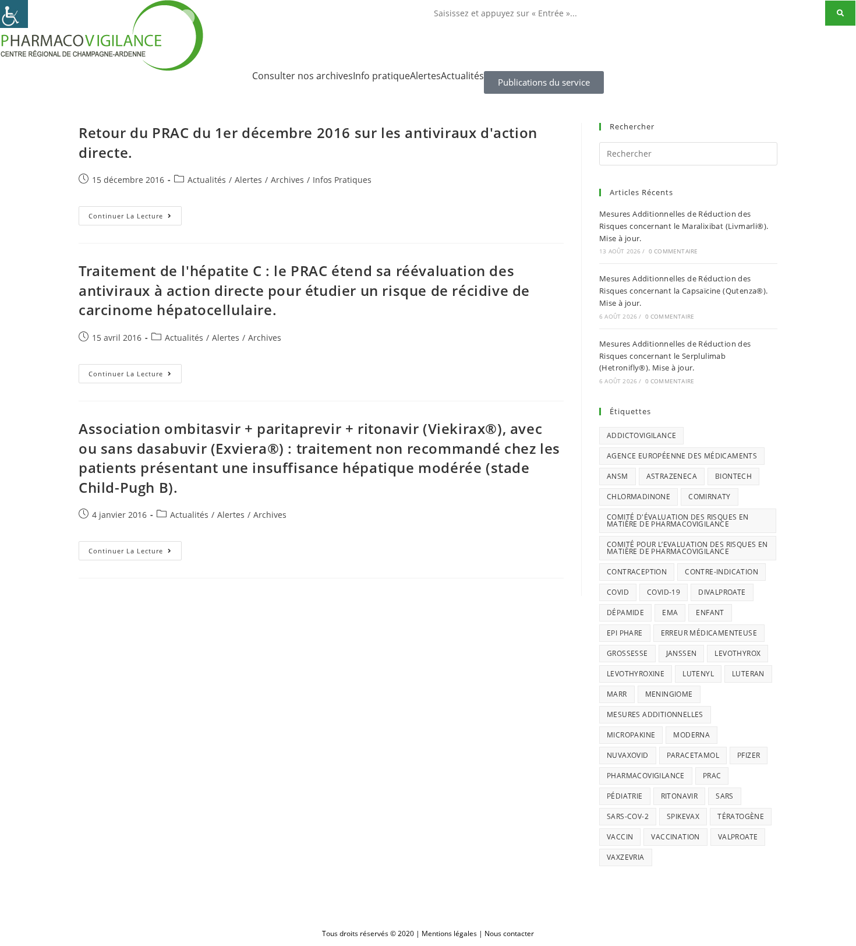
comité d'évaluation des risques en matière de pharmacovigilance (678, 520)
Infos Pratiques (342, 179)
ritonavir (679, 796)
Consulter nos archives (302, 75)
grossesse (627, 653)
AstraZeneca (671, 476)
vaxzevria (626, 857)
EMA (670, 612)
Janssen (681, 653)
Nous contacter (509, 933)
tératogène (740, 816)
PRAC (712, 776)
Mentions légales (449, 933)
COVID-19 (663, 592)
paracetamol (693, 755)
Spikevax (683, 816)
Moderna (691, 735)
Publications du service (544, 82)
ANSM (617, 476)
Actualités (462, 75)
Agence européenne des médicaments (682, 456)
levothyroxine (635, 674)
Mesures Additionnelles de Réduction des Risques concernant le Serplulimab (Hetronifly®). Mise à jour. (675, 355)
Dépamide (625, 612)
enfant (710, 612)
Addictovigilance (641, 435)
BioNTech (733, 476)
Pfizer (748, 755)
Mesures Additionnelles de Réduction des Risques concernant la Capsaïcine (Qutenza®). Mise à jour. (683, 290)
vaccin (620, 837)
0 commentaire (673, 251)
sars (725, 796)
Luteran (748, 674)
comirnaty (709, 497)
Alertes (425, 75)
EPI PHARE (625, 633)
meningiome (669, 694)
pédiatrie (625, 796)
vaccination (675, 837)
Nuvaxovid (628, 755)
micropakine (631, 735)
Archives (287, 179)
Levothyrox (737, 653)
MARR (617, 694)
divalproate (721, 592)
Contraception (637, 572)
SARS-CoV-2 (628, 816)
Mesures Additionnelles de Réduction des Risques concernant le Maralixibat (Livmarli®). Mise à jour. (683, 226)
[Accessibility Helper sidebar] (14, 14)
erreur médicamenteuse (709, 633)
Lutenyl (698, 674)
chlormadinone (638, 497)
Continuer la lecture (135, 213)
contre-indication (721, 572)
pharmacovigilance (646, 776)
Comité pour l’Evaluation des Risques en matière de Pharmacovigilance (687, 547)
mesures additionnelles (655, 714)
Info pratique (381, 75)
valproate (738, 837)
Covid (618, 592)
